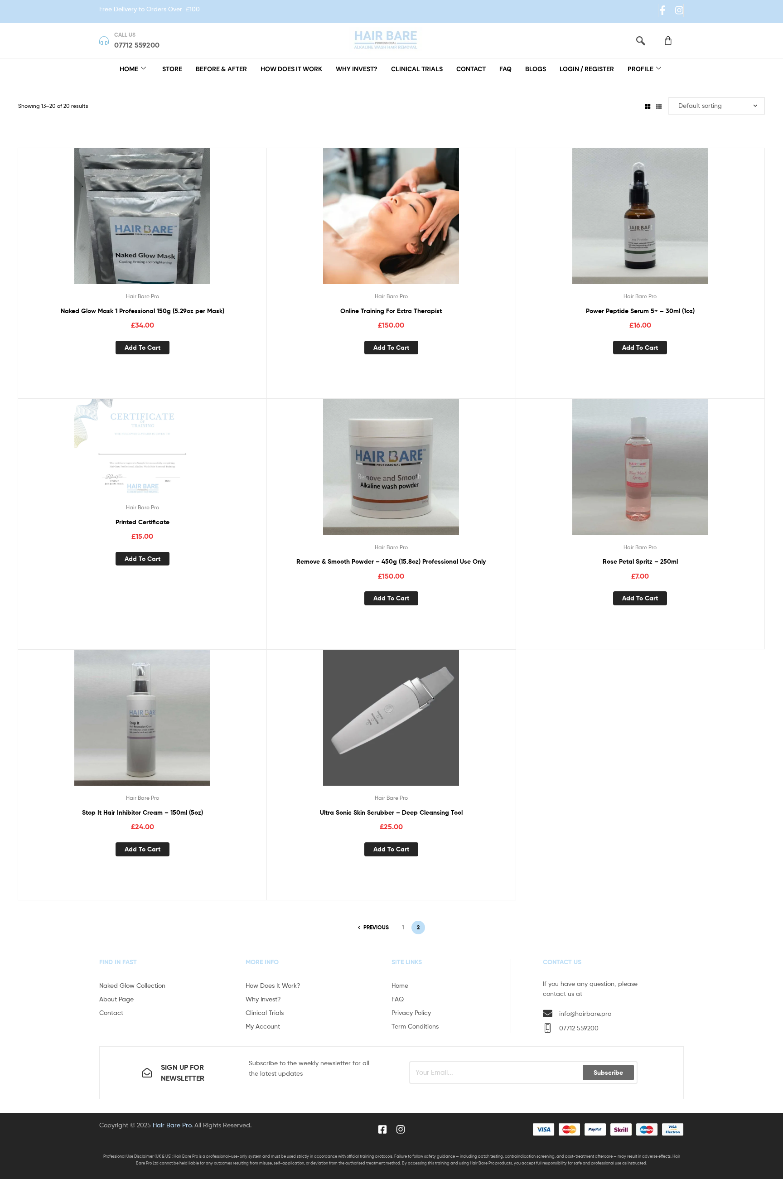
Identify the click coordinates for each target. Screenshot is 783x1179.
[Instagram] (679, 10)
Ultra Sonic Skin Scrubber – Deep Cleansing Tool (391, 812)
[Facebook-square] (382, 1129)
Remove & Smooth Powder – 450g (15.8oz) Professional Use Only (391, 561)
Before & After (221, 69)
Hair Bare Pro (142, 296)
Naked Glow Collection (132, 985)
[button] (640, 40)
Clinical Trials (417, 69)
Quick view (153, 223)
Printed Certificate (142, 522)
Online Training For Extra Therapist (391, 311)
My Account (263, 1026)
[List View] (659, 105)
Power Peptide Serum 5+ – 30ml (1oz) (640, 311)
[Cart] (668, 40)
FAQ (505, 69)
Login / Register (587, 69)
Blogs (535, 69)
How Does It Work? (273, 985)
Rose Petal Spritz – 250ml (640, 561)
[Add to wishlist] (131, 223)
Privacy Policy (411, 1012)
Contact (471, 69)
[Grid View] (647, 105)
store (172, 69)
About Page (116, 999)
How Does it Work (291, 69)
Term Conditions (415, 1026)
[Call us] (104, 40)
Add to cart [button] (142, 347)
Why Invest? (356, 69)
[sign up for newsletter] (147, 1073)
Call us (124, 34)
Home (129, 69)
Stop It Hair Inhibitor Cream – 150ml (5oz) (142, 812)
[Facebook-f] (662, 10)
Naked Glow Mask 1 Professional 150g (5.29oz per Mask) (142, 311)
